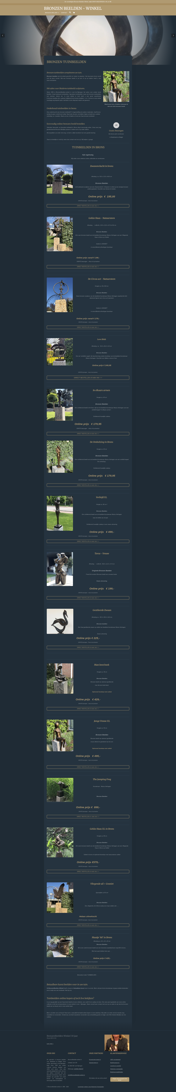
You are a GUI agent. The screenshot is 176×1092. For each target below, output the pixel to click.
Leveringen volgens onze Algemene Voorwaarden (91, 1086)
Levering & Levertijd (115, 1066)
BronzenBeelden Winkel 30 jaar (62, 1036)
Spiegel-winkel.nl (93, 1062)
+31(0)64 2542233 (78, 1069)
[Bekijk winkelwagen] (74, 12)
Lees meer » (50, 1043)
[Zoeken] (70, 12)
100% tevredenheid (115, 1059)
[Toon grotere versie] (60, 234)
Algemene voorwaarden (116, 1069)
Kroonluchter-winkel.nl (95, 1059)
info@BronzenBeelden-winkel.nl (76, 1075)
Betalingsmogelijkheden (116, 1072)
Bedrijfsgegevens (114, 1062)
